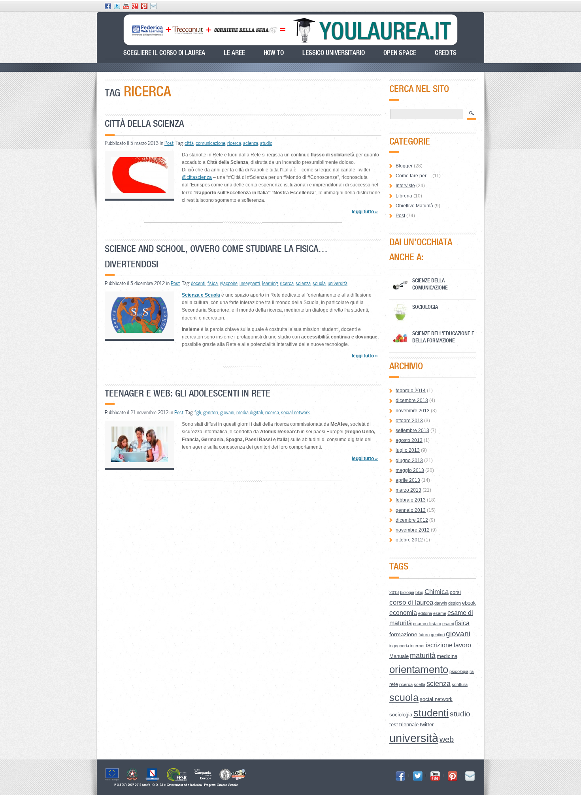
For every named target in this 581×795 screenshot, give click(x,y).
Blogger (404, 166)
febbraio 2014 (411, 390)
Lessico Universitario (333, 52)
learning (270, 283)
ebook (469, 603)
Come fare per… (413, 176)
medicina (447, 656)
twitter (427, 724)
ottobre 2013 (409, 420)
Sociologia (425, 306)
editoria (425, 613)
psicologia (458, 671)
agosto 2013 (409, 440)
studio (266, 143)
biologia (407, 592)
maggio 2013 (410, 470)
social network (295, 412)
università (337, 283)
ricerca (234, 143)
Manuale (399, 656)
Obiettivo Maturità (414, 206)
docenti (198, 283)
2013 (394, 592)
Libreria (404, 196)
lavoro (462, 645)
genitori (210, 412)
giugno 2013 (409, 460)
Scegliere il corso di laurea (164, 52)
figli (197, 412)
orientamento (418, 669)
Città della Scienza (144, 123)
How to (274, 52)
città (189, 143)
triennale (409, 724)
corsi (455, 592)
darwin (440, 603)
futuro (424, 634)
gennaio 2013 (411, 510)
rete (393, 684)
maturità (423, 656)
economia (403, 612)
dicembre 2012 (412, 520)
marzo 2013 (408, 490)
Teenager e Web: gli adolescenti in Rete (187, 393)
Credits (445, 52)
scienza (250, 143)
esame (439, 613)
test (393, 724)
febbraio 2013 (411, 500)
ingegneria (399, 645)
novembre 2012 (413, 530)
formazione (403, 634)
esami (448, 623)
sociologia (400, 715)
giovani (227, 412)
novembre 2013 (413, 410)
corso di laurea (411, 602)
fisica (213, 283)
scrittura (460, 684)
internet (417, 645)
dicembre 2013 (412, 400)
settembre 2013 (412, 430)
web (447, 739)
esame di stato (427, 623)
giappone (229, 283)
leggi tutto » (365, 211)
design (454, 603)
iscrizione (439, 645)
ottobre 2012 (409, 540)
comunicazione (210, 143)
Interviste (405, 185)
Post (169, 143)
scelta (419, 684)
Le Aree (234, 52)
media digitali (249, 412)
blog (419, 592)
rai (472, 671)
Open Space (399, 52)
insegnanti (250, 283)
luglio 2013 (408, 450)
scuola (319, 283)
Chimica (436, 592)
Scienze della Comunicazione (430, 284)
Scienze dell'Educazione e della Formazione (443, 337)
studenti (431, 713)
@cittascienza (197, 177)
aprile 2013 (408, 480)
